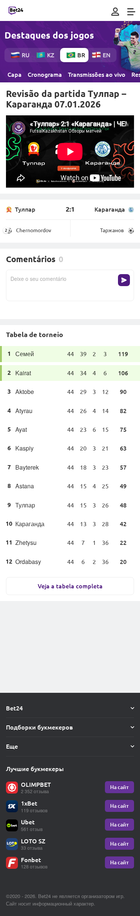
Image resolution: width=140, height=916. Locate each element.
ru (25, 54)
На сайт (119, 787)
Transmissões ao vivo (96, 74)
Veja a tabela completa (70, 585)
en (107, 54)
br (81, 54)
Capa (14, 74)
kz (50, 54)
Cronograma (45, 74)
